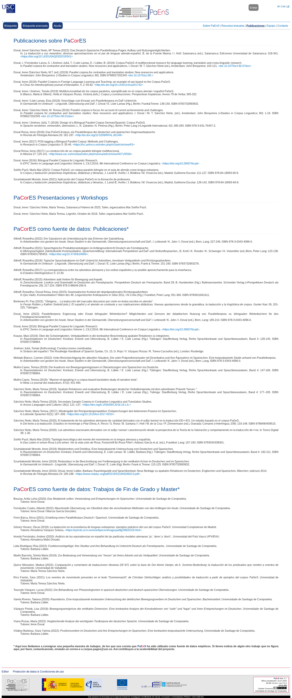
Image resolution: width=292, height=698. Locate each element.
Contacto (282, 26)
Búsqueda (10, 26)
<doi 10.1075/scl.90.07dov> (234, 65)
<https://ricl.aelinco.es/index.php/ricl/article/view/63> (103, 144)
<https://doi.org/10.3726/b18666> (68, 254)
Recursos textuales (232, 26)
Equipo (271, 26)
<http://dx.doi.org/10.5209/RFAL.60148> (99, 135)
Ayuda (57, 26)
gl (288, 6)
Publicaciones (255, 26)
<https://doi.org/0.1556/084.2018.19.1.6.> (106, 404)
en (278, 6)
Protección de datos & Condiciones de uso (38, 671)
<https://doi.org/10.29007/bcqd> (180, 163)
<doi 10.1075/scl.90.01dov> (57, 116)
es (283, 6)
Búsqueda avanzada (35, 26)
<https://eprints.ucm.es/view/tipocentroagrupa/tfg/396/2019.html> (103, 530)
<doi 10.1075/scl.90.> (140, 75)
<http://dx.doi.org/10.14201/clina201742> (118, 84)
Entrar (253, 7)
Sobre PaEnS (211, 26)
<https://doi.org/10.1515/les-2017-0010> (90, 414)
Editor (5, 671)
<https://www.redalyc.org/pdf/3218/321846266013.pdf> (107, 473)
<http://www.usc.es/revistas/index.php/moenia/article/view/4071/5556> (90, 154)
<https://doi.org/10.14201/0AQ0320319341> (46, 56)
